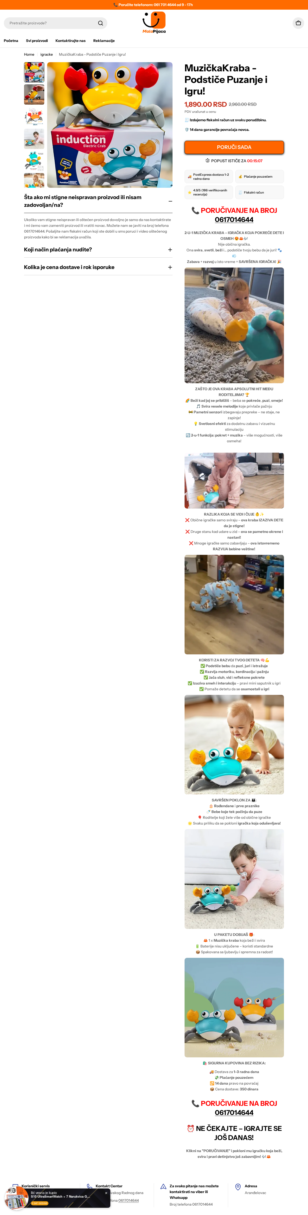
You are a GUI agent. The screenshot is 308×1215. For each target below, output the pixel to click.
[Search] (100, 23)
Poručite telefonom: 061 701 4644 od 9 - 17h (156, 4)
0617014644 (234, 219)
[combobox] (55, 23)
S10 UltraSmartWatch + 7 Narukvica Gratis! (63, 1196)
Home (29, 54)
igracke (46, 54)
